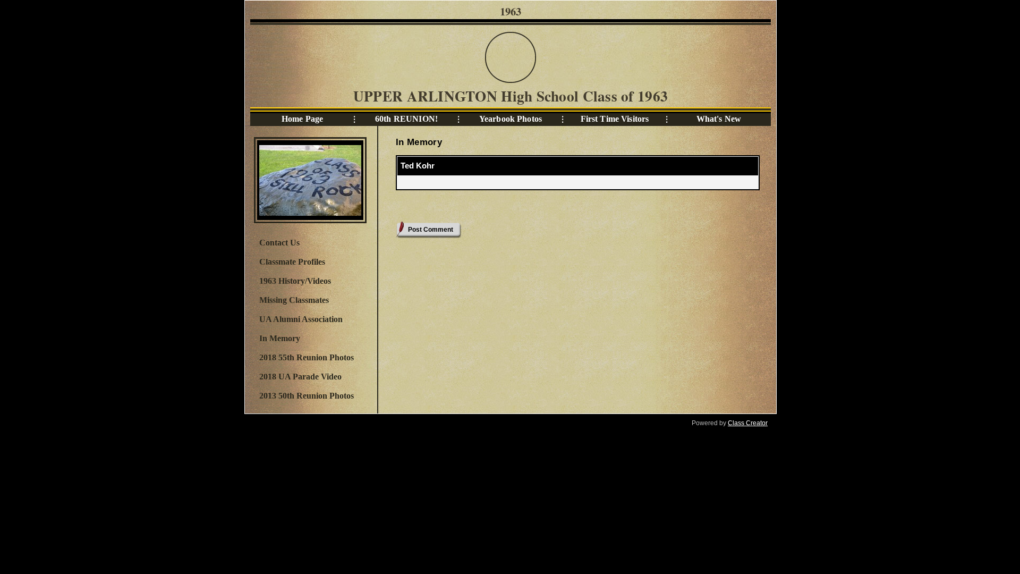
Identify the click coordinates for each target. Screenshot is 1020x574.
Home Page (302, 118)
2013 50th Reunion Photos (306, 395)
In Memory (279, 338)
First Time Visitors (615, 118)
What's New (718, 118)
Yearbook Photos (510, 118)
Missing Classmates (294, 300)
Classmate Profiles (292, 261)
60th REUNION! (406, 118)
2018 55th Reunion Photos (306, 357)
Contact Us (279, 242)
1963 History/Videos (295, 280)
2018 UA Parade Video (300, 376)
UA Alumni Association (301, 319)
